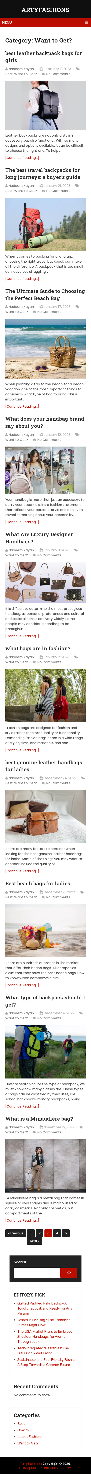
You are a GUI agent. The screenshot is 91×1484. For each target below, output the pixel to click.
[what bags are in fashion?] (45, 695)
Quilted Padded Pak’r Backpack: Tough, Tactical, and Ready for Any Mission (44, 1308)
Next (34, 1240)
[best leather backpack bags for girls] (45, 105)
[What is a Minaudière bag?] (45, 1165)
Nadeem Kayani (21, 68)
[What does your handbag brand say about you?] (45, 470)
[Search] (68, 1273)
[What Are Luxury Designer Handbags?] (45, 582)
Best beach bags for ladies (37, 883)
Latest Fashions (29, 1437)
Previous (16, 1233)
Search (20, 1262)
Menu (7, 23)
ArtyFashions (45, 10)
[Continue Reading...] (22, 157)
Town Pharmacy (13, 1481)
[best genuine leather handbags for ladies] (45, 816)
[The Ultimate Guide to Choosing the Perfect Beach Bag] (45, 349)
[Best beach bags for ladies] (45, 930)
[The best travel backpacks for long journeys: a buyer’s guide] (45, 224)
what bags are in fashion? (37, 648)
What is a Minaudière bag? (39, 1118)
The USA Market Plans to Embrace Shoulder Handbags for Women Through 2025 (44, 1337)
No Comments (58, 74)
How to (23, 1430)
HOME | (24, 1468)
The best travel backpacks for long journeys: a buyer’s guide (42, 174)
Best (9, 74)
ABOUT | (36, 1468)
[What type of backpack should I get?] (45, 1051)
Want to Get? (25, 74)
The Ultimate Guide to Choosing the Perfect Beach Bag (45, 295)
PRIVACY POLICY (57, 1468)
